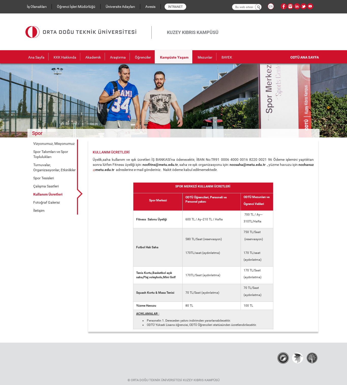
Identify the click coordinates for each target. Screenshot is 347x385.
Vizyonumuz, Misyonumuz (54, 144)
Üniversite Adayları (120, 7)
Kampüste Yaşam (174, 57)
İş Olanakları (36, 7)
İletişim (38, 210)
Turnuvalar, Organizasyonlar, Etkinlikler (54, 167)
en (271, 6)
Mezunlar (205, 57)
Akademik (93, 57)
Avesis (150, 7)
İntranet (175, 7)
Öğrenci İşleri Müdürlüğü (76, 7)
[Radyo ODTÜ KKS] (283, 358)
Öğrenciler (143, 57)
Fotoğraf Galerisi (46, 202)
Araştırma (118, 57)
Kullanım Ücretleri (47, 194)
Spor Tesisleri (43, 178)
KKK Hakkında (65, 57)
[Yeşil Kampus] (297, 358)
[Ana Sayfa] (88, 26)
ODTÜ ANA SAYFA (304, 57)
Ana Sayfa (36, 57)
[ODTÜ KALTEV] (312, 358)
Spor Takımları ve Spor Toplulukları (50, 154)
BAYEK (227, 57)
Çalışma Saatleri (46, 186)
